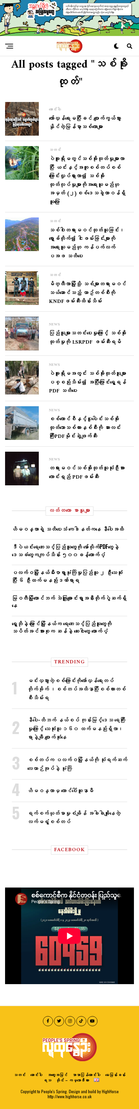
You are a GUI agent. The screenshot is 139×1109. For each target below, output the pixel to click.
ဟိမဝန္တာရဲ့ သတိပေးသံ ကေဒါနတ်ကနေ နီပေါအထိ (68, 529)
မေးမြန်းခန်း (115, 1074)
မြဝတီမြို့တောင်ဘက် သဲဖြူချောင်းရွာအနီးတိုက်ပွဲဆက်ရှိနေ (69, 601)
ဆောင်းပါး (36, 1074)
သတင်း (19, 1074)
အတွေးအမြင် (57, 1074)
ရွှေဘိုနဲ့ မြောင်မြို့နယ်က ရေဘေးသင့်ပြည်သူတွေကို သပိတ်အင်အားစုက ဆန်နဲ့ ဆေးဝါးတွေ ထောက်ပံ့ (62, 627)
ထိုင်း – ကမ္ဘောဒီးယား (72, 1080)
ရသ (47, 1080)
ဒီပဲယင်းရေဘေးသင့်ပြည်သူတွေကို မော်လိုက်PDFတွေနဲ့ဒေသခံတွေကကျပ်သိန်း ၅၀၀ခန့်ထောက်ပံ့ (65, 550)
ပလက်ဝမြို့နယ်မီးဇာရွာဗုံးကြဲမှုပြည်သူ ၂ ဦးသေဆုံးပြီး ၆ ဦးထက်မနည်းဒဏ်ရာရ (67, 576)
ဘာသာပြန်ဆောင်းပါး (86, 1074)
